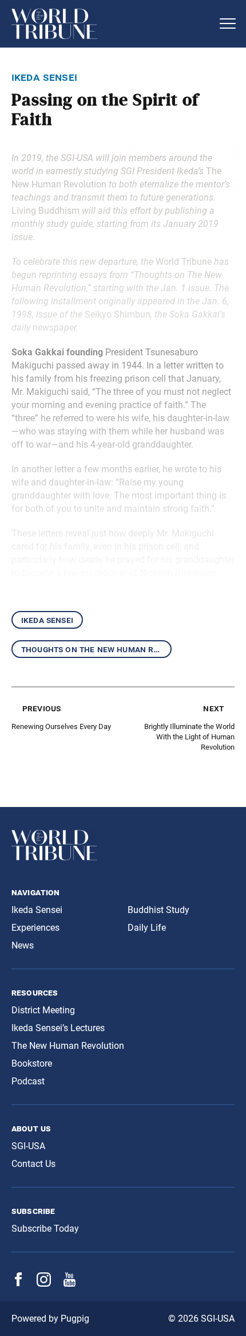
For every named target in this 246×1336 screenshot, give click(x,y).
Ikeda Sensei (47, 619)
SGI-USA (28, 1146)
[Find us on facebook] (18, 1283)
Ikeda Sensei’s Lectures (58, 1027)
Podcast (28, 1081)
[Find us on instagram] (44, 1283)
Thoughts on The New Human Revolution (96, 649)
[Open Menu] (227, 23)
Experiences (35, 927)
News (22, 945)
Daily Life (147, 927)
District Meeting (43, 1010)
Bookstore (31, 1063)
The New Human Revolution (67, 1045)
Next (213, 708)
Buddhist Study (158, 909)
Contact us (33, 1163)
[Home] (111, 24)
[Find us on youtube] (69, 1283)
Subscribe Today (45, 1228)
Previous (41, 708)
